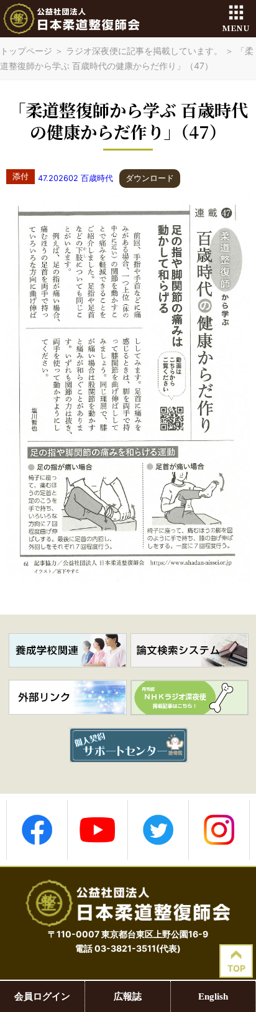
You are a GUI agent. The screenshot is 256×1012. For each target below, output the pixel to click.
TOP (236, 968)
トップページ (26, 50)
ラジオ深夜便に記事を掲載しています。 (144, 50)
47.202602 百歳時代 (75, 178)
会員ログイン (42, 996)
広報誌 (128, 996)
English (213, 996)
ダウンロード (150, 178)
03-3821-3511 (125, 948)
